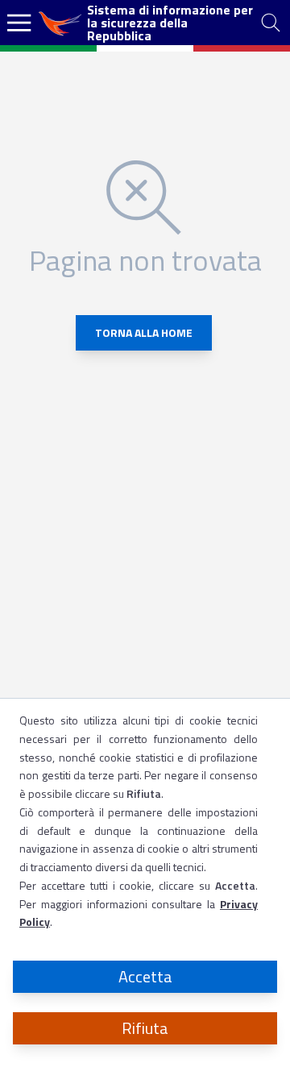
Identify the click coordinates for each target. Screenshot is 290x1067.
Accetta (145, 976)
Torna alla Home (144, 332)
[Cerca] (271, 22)
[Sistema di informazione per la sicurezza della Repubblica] (61, 22)
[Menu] (19, 22)
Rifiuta (145, 1027)
